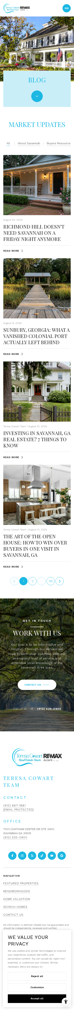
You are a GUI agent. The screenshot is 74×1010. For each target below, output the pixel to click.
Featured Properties (21, 883)
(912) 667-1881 (14, 805)
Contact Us (13, 914)
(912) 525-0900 (49, 708)
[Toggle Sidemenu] (66, 8)
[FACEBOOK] (12, 856)
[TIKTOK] (42, 856)
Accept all (37, 998)
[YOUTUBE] (52, 856)
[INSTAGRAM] (22, 856)
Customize (37, 987)
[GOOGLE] (62, 856)
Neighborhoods (16, 891)
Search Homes (15, 906)
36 (51, 581)
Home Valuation (16, 899)
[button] (37, 685)
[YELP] (32, 856)
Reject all (37, 976)
